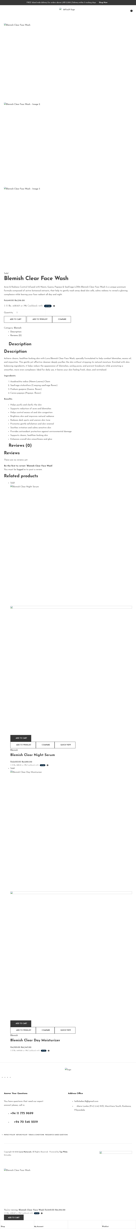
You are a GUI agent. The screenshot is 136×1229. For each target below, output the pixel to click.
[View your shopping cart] (107, 10)
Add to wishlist (40, 319)
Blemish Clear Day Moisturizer (35, 1040)
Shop (3, 1226)
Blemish (17, 328)
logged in (21, 470)
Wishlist (105, 1226)
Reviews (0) (16, 335)
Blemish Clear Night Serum (32, 755)
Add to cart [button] (21, 738)
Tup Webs (63, 1152)
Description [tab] (20, 344)
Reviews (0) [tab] (20, 446)
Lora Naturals (24, 1152)
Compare (62, 319)
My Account (38, 1226)
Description (15, 332)
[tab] (71, 332)
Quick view (65, 745)
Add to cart (15, 319)
